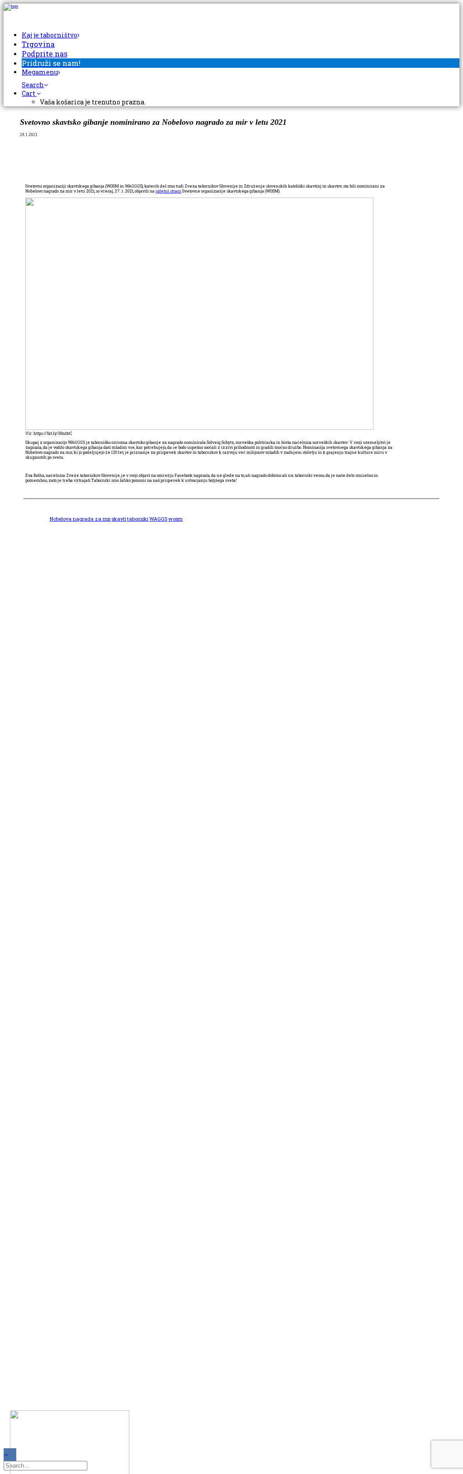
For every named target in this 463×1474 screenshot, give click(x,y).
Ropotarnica (39, 753)
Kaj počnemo (40, 656)
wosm (175, 518)
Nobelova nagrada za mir (80, 518)
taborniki (137, 518)
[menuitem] (240, 35)
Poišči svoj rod (43, 697)
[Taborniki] (231, 13)
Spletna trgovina (47, 768)
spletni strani (168, 190)
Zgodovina (36, 671)
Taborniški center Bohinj (60, 738)
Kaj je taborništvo (49, 35)
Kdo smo (34, 641)
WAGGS (158, 518)
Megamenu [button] (40, 72)
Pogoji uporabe (43, 809)
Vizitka (32, 794)
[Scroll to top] (10, 1454)
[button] (35, 84)
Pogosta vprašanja (48, 712)
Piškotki (34, 824)
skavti (119, 518)
